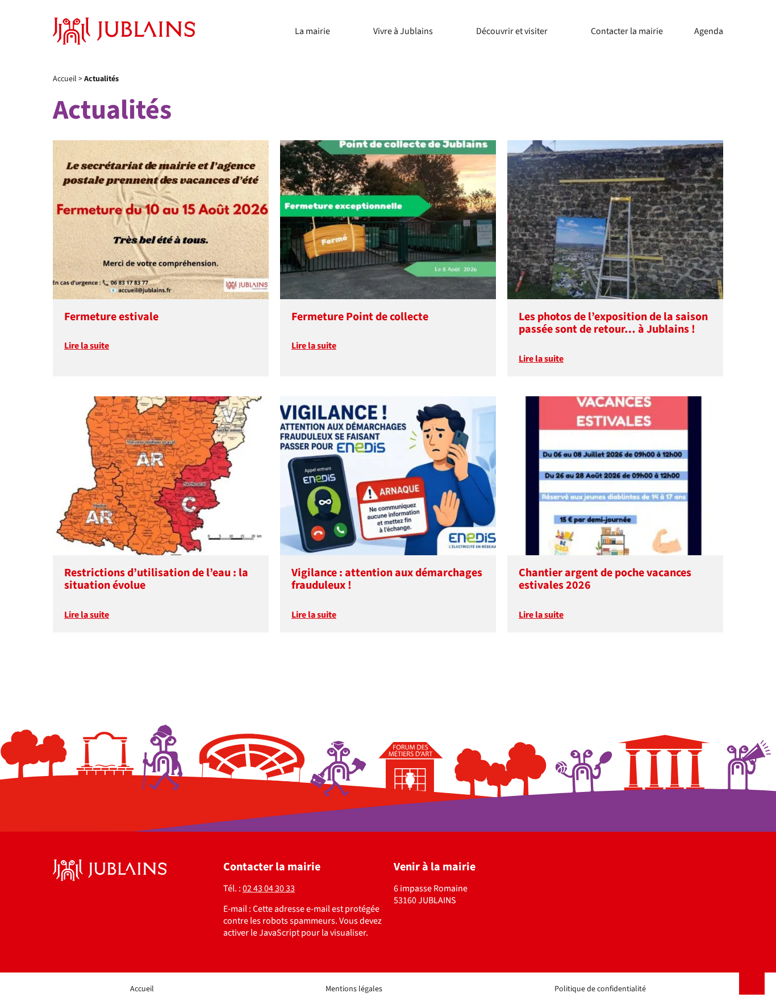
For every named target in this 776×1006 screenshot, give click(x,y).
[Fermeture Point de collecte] (388, 219)
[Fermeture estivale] (161, 219)
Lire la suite (86, 346)
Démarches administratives (347, 39)
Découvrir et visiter (512, 31)
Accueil (65, 79)
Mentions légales (354, 989)
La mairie (312, 31)
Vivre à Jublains (403, 31)
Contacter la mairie (627, 31)
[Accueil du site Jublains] (124, 31)
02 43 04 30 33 (269, 888)
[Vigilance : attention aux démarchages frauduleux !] (388, 475)
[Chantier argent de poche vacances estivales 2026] (615, 475)
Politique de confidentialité (600, 989)
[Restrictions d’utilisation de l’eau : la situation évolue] (161, 475)
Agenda (708, 31)
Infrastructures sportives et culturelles (446, 18)
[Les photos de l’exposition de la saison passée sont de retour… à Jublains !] (615, 219)
